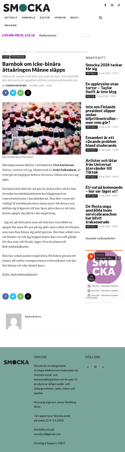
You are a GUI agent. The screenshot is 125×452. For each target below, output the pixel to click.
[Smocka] (41, 8)
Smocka (89, 302)
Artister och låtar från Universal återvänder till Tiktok (101, 166)
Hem (4, 52)
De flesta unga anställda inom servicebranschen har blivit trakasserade (101, 214)
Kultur (90, 96)
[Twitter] (13, 93)
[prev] (83, 35)
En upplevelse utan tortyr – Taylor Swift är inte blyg (102, 87)
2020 (12, 52)
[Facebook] (105, 5)
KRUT (61, 443)
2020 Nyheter (24, 52)
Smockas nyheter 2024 (102, 302)
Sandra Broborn (16, 85)
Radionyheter (48, 35)
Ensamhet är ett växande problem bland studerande (101, 141)
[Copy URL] (28, 93)
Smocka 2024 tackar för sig (104, 66)
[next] (88, 35)
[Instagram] (112, 5)
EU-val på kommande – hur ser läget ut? (104, 189)
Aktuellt (92, 73)
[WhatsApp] (20, 93)
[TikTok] (119, 5)
